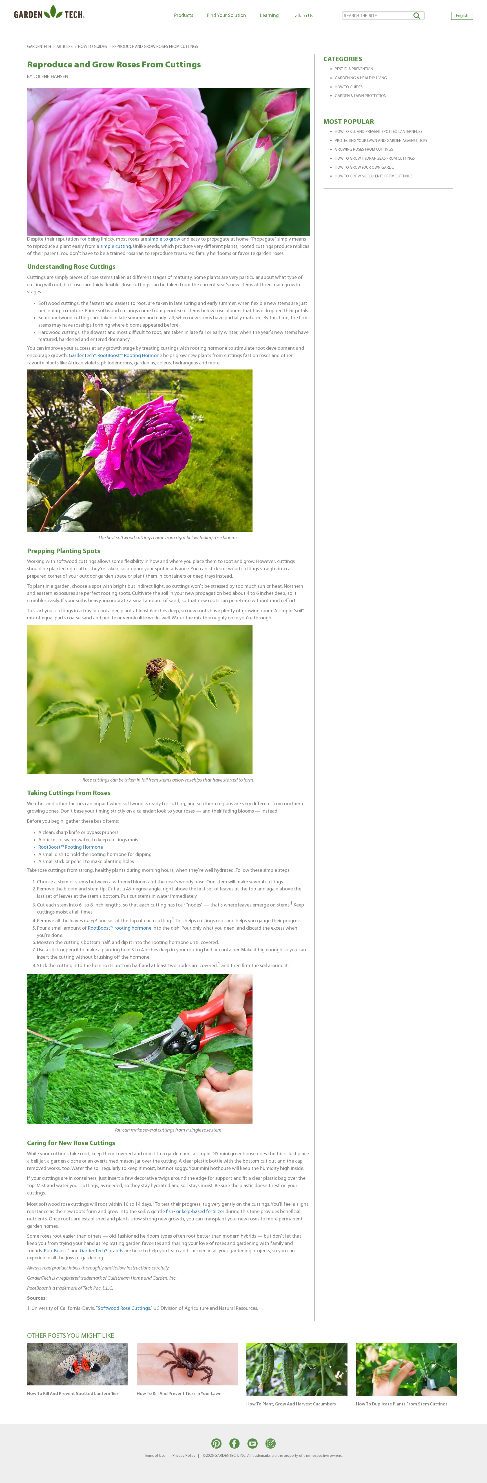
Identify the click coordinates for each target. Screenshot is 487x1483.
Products (183, 15)
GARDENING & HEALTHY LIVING (361, 78)
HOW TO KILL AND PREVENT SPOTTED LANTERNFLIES (378, 132)
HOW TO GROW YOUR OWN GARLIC (364, 168)
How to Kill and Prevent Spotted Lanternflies (73, 1394)
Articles (64, 47)
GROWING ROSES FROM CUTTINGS (364, 150)
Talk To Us (303, 16)
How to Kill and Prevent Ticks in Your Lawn (179, 1394)
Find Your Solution (226, 15)
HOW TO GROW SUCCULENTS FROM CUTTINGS (374, 176)
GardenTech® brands (101, 1251)
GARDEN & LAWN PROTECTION (360, 96)
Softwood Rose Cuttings (124, 1308)
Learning (269, 15)
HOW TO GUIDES (349, 87)
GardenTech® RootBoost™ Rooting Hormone (115, 355)
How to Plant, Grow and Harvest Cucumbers (291, 1404)
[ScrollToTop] (474, 1476)
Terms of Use (154, 1456)
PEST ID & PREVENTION (354, 69)
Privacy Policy (184, 1456)
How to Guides (92, 47)
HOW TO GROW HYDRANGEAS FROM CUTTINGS (375, 159)
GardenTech (39, 47)
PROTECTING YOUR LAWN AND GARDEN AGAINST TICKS (381, 141)
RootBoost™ (56, 1251)
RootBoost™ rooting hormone (119, 928)
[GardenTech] (49, 13)
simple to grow (164, 239)
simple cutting (115, 246)
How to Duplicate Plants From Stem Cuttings (402, 1404)
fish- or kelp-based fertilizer (195, 1211)
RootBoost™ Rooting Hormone (70, 847)
